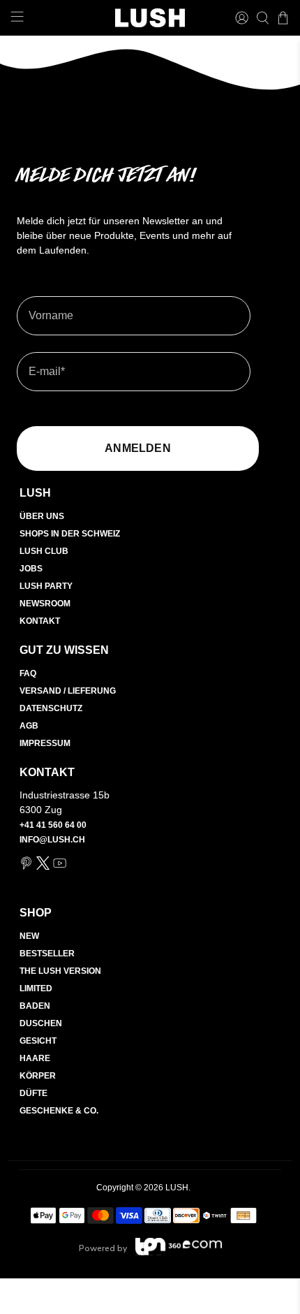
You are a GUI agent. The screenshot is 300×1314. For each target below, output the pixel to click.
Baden (35, 1006)
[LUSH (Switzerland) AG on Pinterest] (26, 867)
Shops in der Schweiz (70, 534)
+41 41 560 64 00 (53, 825)
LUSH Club (44, 551)
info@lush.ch (52, 840)
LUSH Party (46, 586)
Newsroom (45, 603)
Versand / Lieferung (68, 691)
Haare (35, 1058)
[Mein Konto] (242, 18)
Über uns (42, 516)
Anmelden (138, 448)
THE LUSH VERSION (60, 971)
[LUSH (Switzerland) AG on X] (43, 867)
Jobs (31, 569)
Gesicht (38, 1041)
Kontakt (40, 621)
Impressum (45, 743)
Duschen (41, 1023)
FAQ (28, 673)
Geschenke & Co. (59, 1111)
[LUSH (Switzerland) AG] (150, 17)
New (29, 936)
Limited (36, 988)
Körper (38, 1076)
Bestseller (47, 953)
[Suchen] (263, 18)
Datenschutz (51, 708)
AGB (29, 726)
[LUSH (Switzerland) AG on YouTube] (59, 867)
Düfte (33, 1093)
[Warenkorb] (283, 17)
